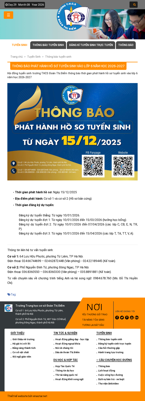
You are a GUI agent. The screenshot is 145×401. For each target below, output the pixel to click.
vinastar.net (40, 396)
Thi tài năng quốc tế (66, 375)
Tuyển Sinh (19, 45)
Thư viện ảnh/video (108, 383)
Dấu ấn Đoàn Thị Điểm (67, 352)
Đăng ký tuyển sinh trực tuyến (114, 343)
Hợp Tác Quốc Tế (64, 366)
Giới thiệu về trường (23, 339)
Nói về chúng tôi (64, 348)
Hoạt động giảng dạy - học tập (72, 339)
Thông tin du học (64, 370)
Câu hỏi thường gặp (109, 348)
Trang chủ (16, 56)
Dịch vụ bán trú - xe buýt (111, 379)
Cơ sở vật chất (20, 352)
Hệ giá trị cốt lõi (21, 343)
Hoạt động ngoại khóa (67, 343)
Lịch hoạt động (106, 370)
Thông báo (125, 45)
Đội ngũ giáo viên (21, 356)
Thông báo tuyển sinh (48, 45)
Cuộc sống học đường (110, 375)
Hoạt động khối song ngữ (69, 379)
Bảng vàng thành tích (23, 348)
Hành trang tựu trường (110, 352)
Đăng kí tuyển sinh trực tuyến (91, 45)
